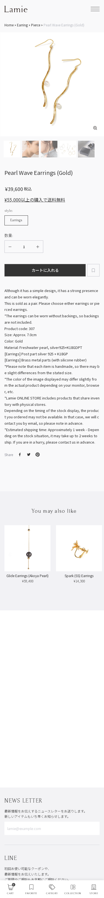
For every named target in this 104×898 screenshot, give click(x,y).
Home (9, 25)
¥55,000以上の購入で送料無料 (34, 199)
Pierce (35, 25)
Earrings (16, 220)
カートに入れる (45, 270)
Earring (22, 25)
